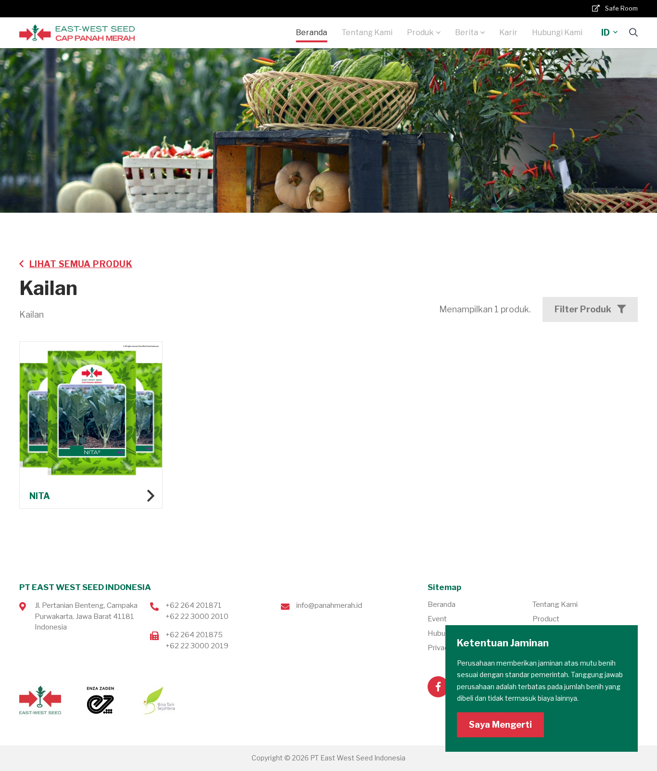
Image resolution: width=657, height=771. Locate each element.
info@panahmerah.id (329, 605)
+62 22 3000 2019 (196, 646)
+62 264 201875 (194, 634)
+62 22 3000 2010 (196, 616)
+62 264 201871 (193, 605)
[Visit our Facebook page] (438, 686)
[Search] (633, 32)
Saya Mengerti (500, 725)
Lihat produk (91, 425)
